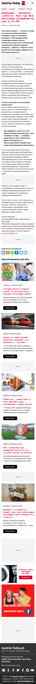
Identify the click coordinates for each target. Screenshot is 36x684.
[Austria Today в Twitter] (18, 670)
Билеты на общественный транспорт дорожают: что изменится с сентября (18, 315)
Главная (4, 9)
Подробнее (25, 577)
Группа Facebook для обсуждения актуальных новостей (14, 587)
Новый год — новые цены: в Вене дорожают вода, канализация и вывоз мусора (16, 375)
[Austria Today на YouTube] (32, 670)
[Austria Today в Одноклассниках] (8, 670)
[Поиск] (28, 3)
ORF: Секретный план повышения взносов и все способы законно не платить (18, 425)
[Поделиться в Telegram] (25, 252)
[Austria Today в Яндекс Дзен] (27, 670)
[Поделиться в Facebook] (16, 252)
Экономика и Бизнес (12, 9)
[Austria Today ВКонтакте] (3, 670)
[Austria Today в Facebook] (13, 670)
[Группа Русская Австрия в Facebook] (22, 670)
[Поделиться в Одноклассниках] (8, 252)
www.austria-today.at (18, 224)
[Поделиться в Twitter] (21, 252)
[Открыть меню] (32, 3)
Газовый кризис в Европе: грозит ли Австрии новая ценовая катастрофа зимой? (17, 265)
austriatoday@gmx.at (25, 681)
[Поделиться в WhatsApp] (12, 252)
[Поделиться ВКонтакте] (3, 252)
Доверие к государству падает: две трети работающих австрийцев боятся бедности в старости (16, 486)
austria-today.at (19, 676)
